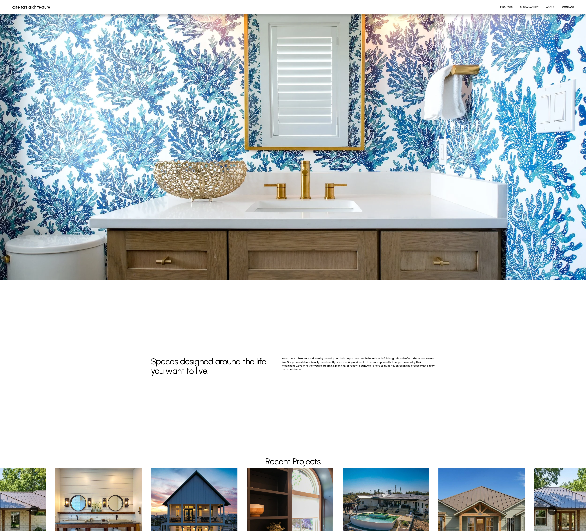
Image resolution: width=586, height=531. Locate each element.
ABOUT (550, 7)
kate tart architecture (31, 7)
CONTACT (568, 7)
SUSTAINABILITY (529, 7)
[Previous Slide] (5, 147)
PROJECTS (506, 7)
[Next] (552, 510)
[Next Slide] (581, 147)
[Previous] (33, 510)
